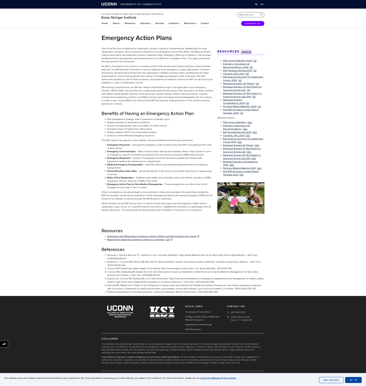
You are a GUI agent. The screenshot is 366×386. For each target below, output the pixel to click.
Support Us (252, 23)
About (116, 23)
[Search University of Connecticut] (256, 4)
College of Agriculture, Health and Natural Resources (132, 14)
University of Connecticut (198, 312)
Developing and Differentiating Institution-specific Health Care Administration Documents (152, 236)
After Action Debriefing (237, 122)
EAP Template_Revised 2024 (239, 70)
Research (129, 23)
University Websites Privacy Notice (218, 378)
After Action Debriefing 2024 (239, 60)
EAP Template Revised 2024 (240, 132)
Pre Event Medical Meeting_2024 (242, 106)
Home (105, 23)
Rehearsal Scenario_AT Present (241, 83)
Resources (189, 23)
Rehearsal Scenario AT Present (241, 145)
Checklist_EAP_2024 (236, 73)
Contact (205, 23)
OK (352, 380)
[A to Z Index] (262, 4)
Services (159, 23)
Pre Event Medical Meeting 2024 (242, 168)
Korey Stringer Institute (118, 17)
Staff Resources (193, 329)
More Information (331, 380)
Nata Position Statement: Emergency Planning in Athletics (138, 239)
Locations (173, 23)
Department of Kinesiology (198, 324)
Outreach (145, 23)
